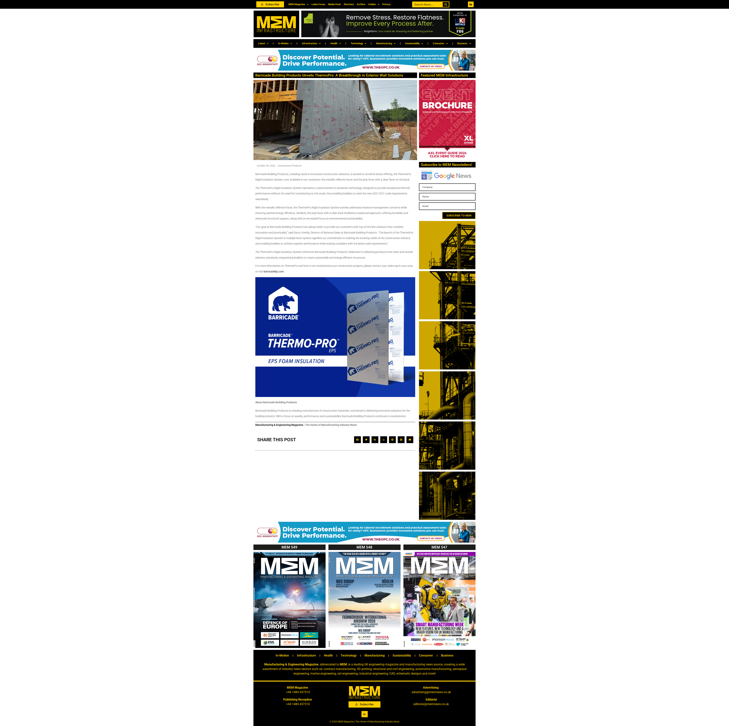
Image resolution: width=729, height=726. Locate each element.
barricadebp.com (274, 271)
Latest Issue (318, 4)
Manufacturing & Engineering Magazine (279, 424)
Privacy (386, 4)
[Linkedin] (471, 4)
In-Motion (283, 43)
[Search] (446, 4)
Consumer (438, 43)
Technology (357, 43)
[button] (357, 439)
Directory (349, 4)
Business (462, 43)
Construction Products (290, 165)
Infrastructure (309, 43)
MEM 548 (364, 547)
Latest (261, 43)
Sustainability (412, 43)
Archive (361, 4)
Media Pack (334, 4)
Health (333, 43)
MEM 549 (289, 547)
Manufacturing (384, 43)
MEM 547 (439, 547)
